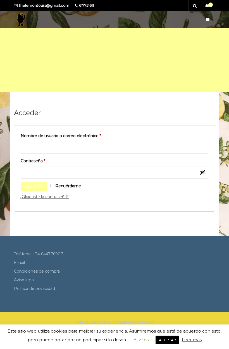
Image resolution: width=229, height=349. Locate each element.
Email (19, 262)
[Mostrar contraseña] (202, 172)
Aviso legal (24, 279)
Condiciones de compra (37, 271)
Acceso (33, 186)
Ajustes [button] (141, 339)
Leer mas (192, 339)
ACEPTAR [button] (167, 340)
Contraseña (37, 161)
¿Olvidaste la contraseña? (44, 196)
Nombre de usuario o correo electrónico (65, 136)
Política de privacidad (34, 288)
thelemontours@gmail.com (44, 5)
